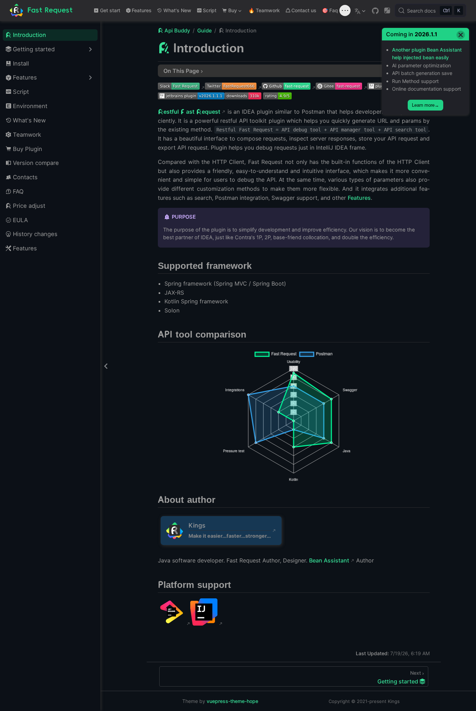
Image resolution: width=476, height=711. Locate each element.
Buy (229, 11)
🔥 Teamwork (264, 10)
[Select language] (360, 10)
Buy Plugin (27, 148)
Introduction (29, 34)
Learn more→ (425, 105)
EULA (20, 220)
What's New (177, 10)
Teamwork (27, 134)
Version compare (36, 162)
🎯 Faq (330, 10)
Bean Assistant (329, 560)
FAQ (18, 191)
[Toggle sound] (345, 10)
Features (142, 10)
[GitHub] (375, 10)
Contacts (25, 177)
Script (209, 10)
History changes (35, 233)
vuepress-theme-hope (232, 701)
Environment (30, 106)
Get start (110, 10)
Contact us (303, 10)
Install (21, 63)
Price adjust (29, 205)
